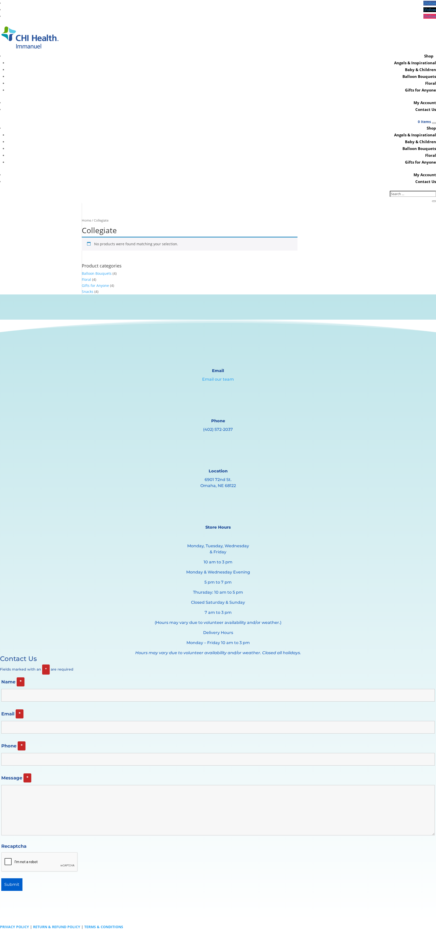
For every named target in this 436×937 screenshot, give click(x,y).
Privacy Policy (14, 926)
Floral (430, 83)
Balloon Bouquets (419, 76)
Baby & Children (420, 69)
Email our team (218, 379)
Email (10, 714)
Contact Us (425, 109)
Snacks (87, 291)
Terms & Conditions (103, 926)
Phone (11, 746)
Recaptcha (13, 846)
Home (86, 220)
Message (14, 778)
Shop (428, 55)
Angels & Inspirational (415, 62)
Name (11, 682)
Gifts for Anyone (420, 90)
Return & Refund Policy (56, 926)
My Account (425, 102)
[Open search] (434, 123)
